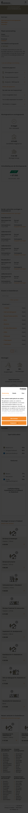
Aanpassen (13, 423)
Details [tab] (14, 393)
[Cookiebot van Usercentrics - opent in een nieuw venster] (20, 389)
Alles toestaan (14, 418)
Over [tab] (23, 393)
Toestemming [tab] (5, 393)
